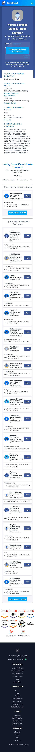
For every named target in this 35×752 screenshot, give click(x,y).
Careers (17, 735)
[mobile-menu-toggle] (31, 3)
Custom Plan (17, 721)
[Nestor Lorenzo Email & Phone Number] (17, 15)
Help (17, 693)
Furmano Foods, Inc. (18, 39)
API (17, 679)
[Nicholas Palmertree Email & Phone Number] (6, 439)
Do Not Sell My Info (17, 707)
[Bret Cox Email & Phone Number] (6, 277)
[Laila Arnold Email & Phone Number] (6, 296)
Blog (17, 737)
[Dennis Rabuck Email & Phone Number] (6, 547)
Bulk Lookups (17, 676)
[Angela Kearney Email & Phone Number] (6, 401)
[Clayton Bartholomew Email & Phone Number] (6, 528)
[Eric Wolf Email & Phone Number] (6, 313)
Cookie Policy (17, 704)
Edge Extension (17, 673)
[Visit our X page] (27, 745)
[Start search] (31, 180)
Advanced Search (18, 668)
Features (17, 715)
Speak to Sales (17, 724)
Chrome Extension (17, 671)
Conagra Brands (10, 103)
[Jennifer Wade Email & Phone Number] (6, 564)
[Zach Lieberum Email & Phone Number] (6, 495)
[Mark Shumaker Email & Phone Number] (6, 365)
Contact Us (17, 740)
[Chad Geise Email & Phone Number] (6, 349)
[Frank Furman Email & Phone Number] (6, 258)
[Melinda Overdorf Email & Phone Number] (6, 475)
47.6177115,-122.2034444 (18, 656)
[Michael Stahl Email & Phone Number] (6, 582)
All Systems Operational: (16, 659)
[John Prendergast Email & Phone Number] (6, 236)
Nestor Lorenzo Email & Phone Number (18, 28)
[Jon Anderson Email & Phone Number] (6, 510)
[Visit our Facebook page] (25, 745)
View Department (9, 95)
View (27, 196)
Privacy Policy (17, 701)
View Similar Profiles (17, 213)
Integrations (17, 682)
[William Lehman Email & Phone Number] (6, 332)
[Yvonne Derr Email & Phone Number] (6, 419)
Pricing (17, 690)
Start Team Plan (17, 718)
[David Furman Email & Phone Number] (6, 457)
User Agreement (17, 698)
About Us (17, 732)
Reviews (17, 696)
